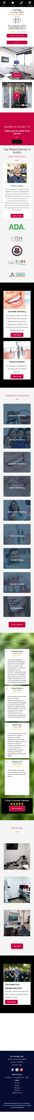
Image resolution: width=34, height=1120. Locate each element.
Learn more (17, 141)
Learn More (17, 75)
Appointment (17, 1093)
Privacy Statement (24, 1103)
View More (17, 946)
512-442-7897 (17, 12)
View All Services (17, 624)
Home (17, 1083)
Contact (17, 1090)
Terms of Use (6, 1105)
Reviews (17, 1088)
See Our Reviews (17, 808)
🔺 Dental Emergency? (17, 14)
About (17, 1085)
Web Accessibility (16, 1105)
